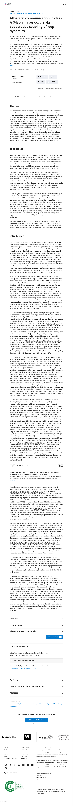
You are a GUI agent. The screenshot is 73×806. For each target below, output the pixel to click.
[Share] (2, 801)
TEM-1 (55, 704)
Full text (18, 97)
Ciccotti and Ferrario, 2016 (19, 566)
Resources (24, 756)
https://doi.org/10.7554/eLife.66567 (29, 70)
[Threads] (32, 766)
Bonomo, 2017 (40, 296)
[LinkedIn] (10, 766)
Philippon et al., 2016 (26, 406)
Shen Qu (25, 37)
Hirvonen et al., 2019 (32, 353)
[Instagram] (23, 766)
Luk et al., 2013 (25, 491)
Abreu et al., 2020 (22, 570)
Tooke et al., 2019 (43, 281)
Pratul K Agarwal (30, 39)
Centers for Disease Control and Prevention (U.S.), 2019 (33, 245)
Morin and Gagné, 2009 (21, 421)
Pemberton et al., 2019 (35, 542)
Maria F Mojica (19, 39)
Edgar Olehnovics (48, 37)
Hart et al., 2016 (44, 504)
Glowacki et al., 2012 (43, 489)
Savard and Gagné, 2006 (38, 421)
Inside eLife (24, 750)
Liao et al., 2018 (54, 423)
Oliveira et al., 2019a (49, 570)
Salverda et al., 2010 (44, 402)
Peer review (43, 97)
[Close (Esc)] (0, 801)
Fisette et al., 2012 (40, 508)
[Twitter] (14, 766)
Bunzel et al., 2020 (50, 432)
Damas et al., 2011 (35, 570)
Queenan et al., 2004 (39, 383)
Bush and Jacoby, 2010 (21, 317)
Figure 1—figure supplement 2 (34, 442)
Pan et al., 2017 (45, 353)
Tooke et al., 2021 (16, 459)
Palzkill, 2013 (32, 321)
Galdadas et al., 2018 (31, 504)
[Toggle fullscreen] (4, 801)
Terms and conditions (10, 758)
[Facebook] (5, 769)
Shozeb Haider (22, 41)
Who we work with (9, 752)
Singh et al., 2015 (37, 491)
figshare (23, 666)
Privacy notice (36, 724)
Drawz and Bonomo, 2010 (24, 534)
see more (12, 480)
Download (43, 77)
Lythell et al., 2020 (40, 262)
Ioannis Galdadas (15, 37)
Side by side (54, 97)
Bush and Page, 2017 (17, 270)
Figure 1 (20, 442)
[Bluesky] (5, 766)
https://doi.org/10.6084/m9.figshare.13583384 (25, 655)
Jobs (5, 750)
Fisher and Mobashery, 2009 (52, 351)
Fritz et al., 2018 (56, 536)
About (6, 747)
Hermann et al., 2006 (17, 353)
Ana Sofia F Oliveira (35, 37)
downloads (49, 88)
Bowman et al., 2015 (16, 504)
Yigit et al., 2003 (39, 387)
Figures (30, 97)
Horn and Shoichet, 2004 (18, 542)
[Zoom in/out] (6, 801)
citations (58, 88)
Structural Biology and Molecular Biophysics (29, 14)
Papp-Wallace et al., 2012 (28, 402)
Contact (6, 756)
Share (42, 82)
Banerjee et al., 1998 (36, 447)
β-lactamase (13, 706)
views (39, 88)
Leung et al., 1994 (45, 453)
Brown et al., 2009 (49, 359)
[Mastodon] (19, 766)
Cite (54, 77)
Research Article (14, 11)
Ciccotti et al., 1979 (35, 566)
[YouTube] (28, 766)
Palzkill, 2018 (34, 308)
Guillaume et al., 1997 (31, 453)
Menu (64, 4)
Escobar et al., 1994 (16, 453)
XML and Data (24, 758)
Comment (53, 82)
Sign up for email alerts (36, 720)
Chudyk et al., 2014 (31, 340)
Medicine (12, 14)
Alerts (6, 754)
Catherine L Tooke (43, 39)
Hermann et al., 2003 (46, 340)
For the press (25, 754)
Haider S (12, 666)
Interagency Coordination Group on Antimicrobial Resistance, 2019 (38, 253)
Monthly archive (26, 752)
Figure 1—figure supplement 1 (42, 325)
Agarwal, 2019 (38, 432)
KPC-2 (59, 704)
